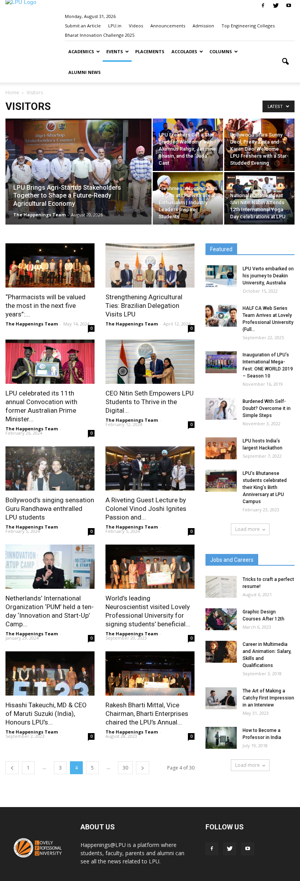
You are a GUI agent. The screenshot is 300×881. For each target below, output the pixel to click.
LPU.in (114, 26)
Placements (149, 51)
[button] (285, 61)
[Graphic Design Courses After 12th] (221, 619)
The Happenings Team (39, 215)
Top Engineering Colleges (248, 26)
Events (114, 51)
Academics (81, 51)
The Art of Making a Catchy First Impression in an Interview (268, 698)
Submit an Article (83, 26)
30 (125, 767)
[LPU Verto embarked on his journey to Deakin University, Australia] (221, 276)
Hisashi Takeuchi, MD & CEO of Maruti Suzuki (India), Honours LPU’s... (46, 713)
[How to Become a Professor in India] (221, 738)
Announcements (167, 26)
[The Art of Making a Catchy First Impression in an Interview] (221, 698)
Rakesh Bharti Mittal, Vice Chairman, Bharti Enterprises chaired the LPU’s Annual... (146, 713)
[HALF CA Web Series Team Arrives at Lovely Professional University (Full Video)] (221, 316)
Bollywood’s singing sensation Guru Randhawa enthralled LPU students (49, 508)
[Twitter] (276, 5)
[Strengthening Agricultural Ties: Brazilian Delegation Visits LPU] (150, 265)
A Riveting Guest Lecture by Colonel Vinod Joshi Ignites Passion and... (145, 508)
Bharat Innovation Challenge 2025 (99, 35)
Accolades (184, 51)
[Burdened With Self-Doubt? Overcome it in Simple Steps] (221, 409)
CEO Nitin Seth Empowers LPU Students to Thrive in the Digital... (149, 401)
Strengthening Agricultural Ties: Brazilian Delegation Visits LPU (143, 305)
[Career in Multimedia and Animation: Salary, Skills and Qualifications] (221, 652)
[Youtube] (289, 5)
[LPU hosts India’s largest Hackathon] (221, 448)
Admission (203, 26)
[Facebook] (263, 5)
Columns (220, 51)
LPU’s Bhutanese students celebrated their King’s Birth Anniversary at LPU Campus (265, 487)
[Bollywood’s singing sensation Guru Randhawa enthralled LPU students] (50, 468)
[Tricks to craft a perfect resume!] (221, 587)
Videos (136, 26)
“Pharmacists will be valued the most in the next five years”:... (45, 305)
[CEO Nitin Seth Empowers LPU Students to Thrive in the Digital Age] (150, 362)
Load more (247, 529)
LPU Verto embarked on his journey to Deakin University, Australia (268, 276)
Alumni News (84, 72)
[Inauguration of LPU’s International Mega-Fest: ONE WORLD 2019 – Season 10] (221, 362)
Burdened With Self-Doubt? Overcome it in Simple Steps (267, 408)
